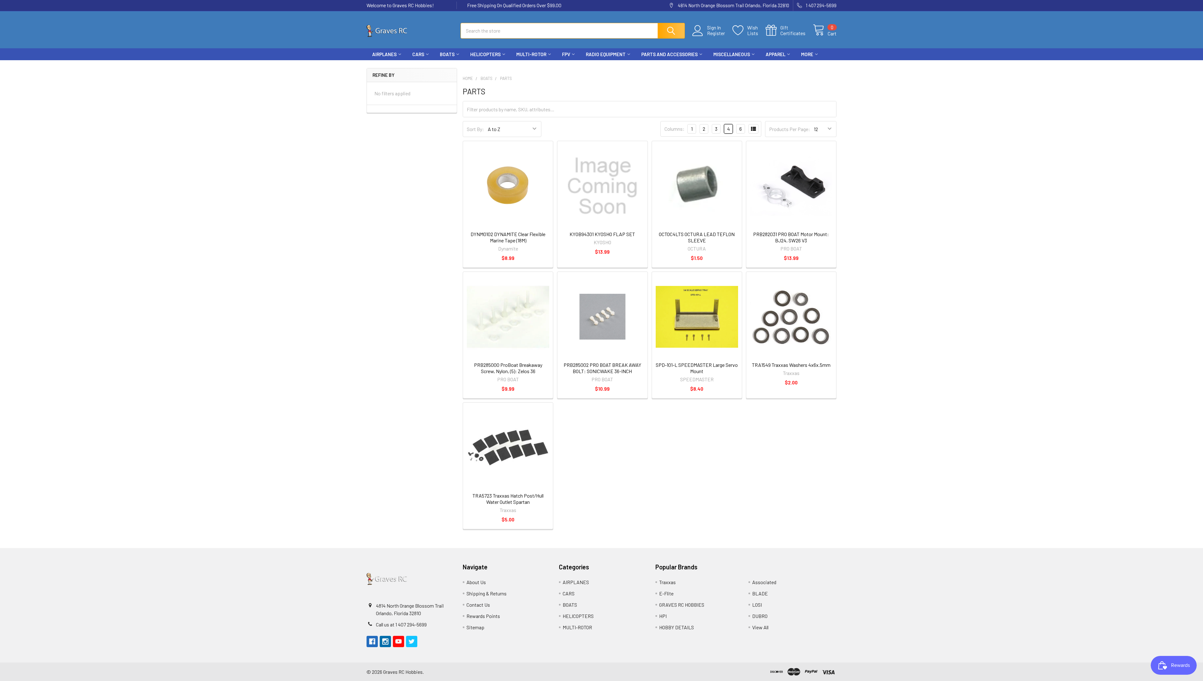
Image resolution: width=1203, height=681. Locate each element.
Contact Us (478, 605)
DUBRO (760, 616)
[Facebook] (797, 65)
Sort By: (475, 129)
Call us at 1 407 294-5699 (401, 624)
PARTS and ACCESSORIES (669, 54)
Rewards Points (483, 616)
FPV (566, 54)
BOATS (447, 54)
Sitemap (475, 627)
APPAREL (775, 54)
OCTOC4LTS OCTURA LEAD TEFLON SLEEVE (697, 237)
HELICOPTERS (485, 54)
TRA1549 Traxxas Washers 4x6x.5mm (791, 365)
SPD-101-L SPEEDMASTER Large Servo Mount (697, 368)
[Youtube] (819, 65)
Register (716, 33)
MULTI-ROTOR (531, 54)
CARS (418, 54)
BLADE (760, 593)
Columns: (674, 129)
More (807, 54)
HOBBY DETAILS (676, 627)
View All (760, 627)
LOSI (757, 605)
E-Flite (666, 593)
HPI (663, 616)
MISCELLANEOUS (731, 54)
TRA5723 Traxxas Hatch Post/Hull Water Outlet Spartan (508, 499)
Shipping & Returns (486, 593)
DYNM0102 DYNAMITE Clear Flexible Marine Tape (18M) (508, 237)
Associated (764, 582)
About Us (476, 582)
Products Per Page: (789, 129)
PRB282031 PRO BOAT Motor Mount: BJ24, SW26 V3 (791, 237)
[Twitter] (830, 65)
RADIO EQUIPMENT (606, 54)
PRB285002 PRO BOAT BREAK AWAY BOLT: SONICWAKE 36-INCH (602, 368)
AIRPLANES (384, 54)
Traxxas (667, 582)
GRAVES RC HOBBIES (681, 605)
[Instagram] (808, 65)
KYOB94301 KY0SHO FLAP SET (602, 234)
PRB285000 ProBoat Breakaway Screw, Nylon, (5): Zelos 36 (508, 368)
